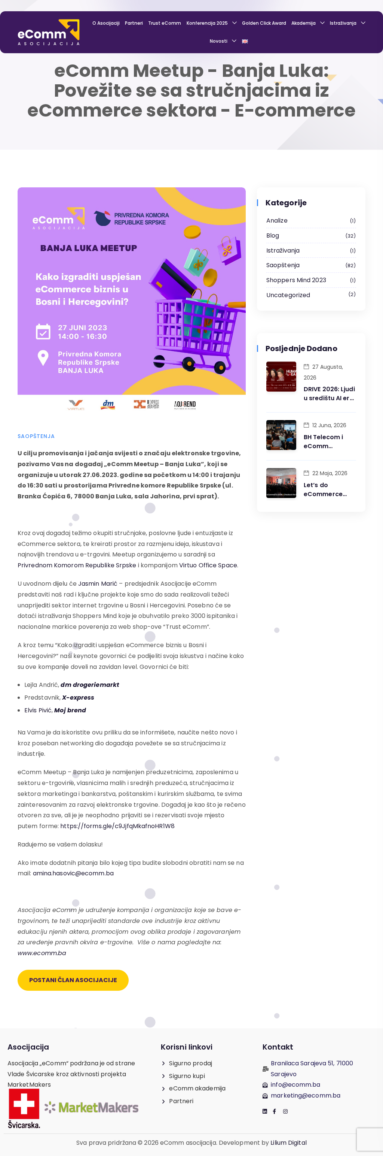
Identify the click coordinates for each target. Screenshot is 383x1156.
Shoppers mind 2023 (309, 280)
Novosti (218, 41)
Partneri (134, 23)
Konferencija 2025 (207, 23)
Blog (309, 235)
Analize (309, 220)
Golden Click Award (264, 23)
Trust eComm (164, 23)
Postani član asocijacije (73, 980)
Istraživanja (343, 23)
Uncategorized (309, 295)
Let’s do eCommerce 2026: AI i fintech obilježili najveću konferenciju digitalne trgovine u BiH (329, 490)
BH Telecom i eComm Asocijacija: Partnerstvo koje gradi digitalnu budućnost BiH (330, 442)
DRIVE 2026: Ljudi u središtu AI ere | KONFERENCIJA (329, 394)
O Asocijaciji (106, 23)
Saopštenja (36, 436)
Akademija (303, 23)
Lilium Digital (288, 1142)
